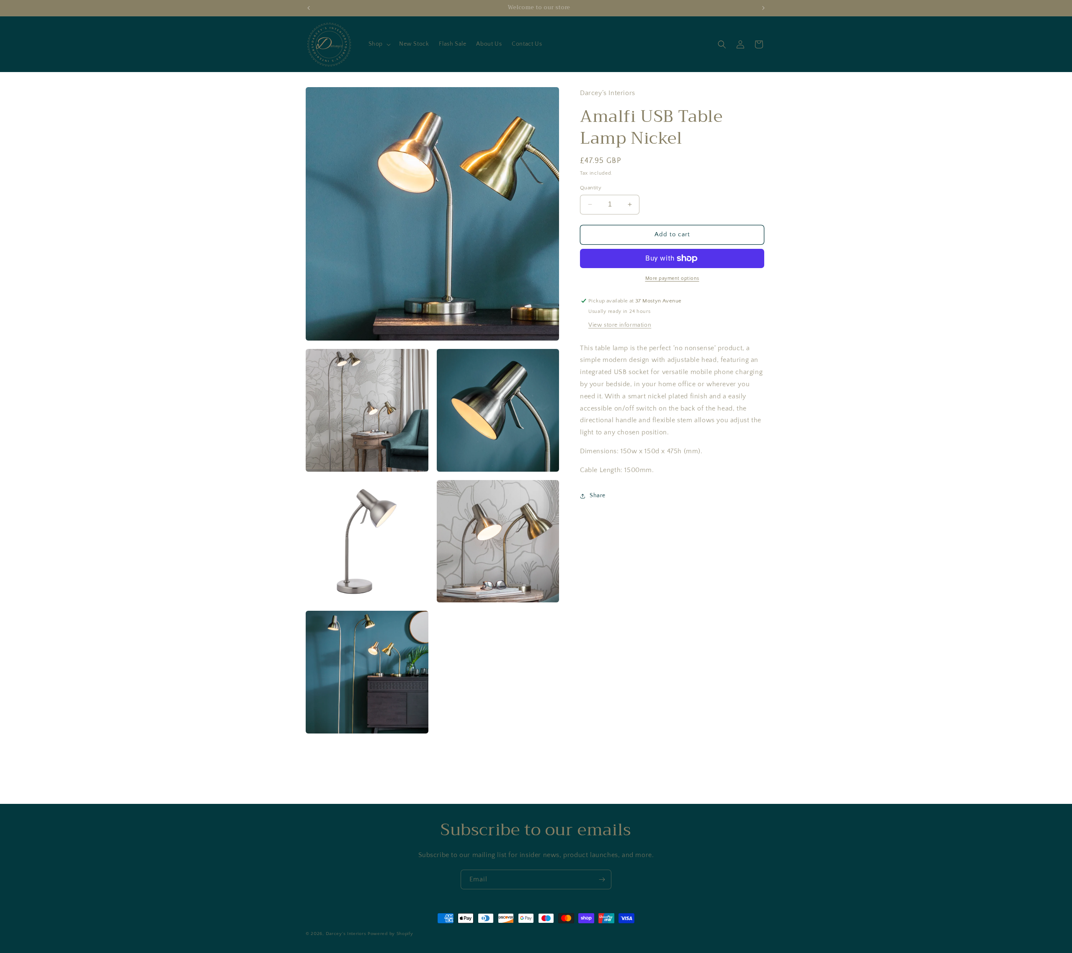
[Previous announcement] (308, 8)
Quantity (590, 188)
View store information (619, 325)
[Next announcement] (763, 8)
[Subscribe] (602, 879)
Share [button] (598, 495)
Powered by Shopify (390, 933)
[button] (378, 44)
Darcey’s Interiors (346, 933)
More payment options (672, 278)
